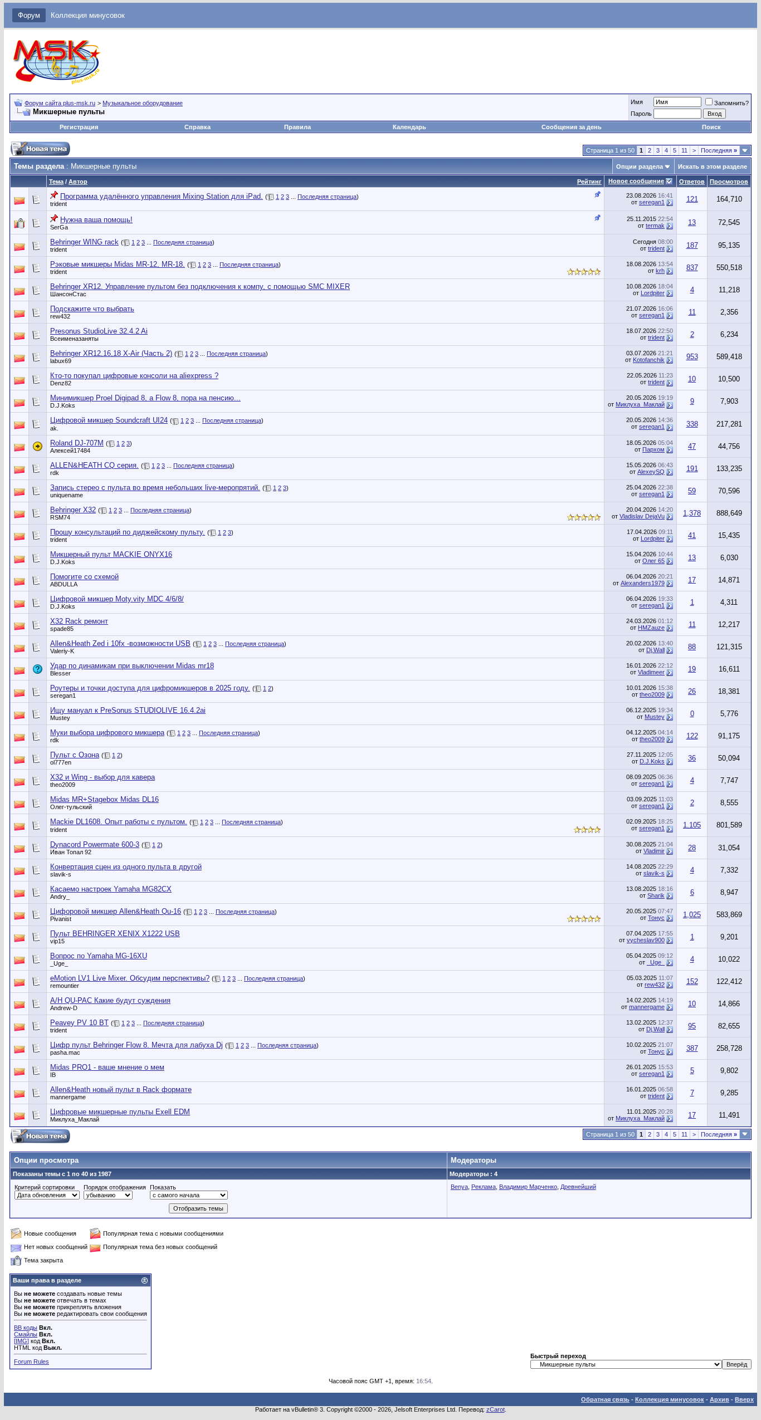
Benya (459, 1186)
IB (53, 1074)
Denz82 (60, 383)
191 (692, 468)
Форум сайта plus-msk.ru (60, 103)
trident (58, 203)
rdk (54, 472)
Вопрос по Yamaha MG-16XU (98, 956)
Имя (637, 102)
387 (692, 1048)
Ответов (692, 181)
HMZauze (651, 627)
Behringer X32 (73, 510)
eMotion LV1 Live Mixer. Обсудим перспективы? (129, 978)
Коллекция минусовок (88, 15)
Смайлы (25, 1334)
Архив (719, 1399)
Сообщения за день (572, 127)
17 (692, 580)
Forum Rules (31, 1361)
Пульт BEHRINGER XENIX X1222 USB (115, 933)
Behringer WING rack (84, 242)
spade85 (62, 628)
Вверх (744, 1399)
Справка (197, 127)
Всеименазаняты (74, 338)
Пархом (653, 449)
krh (660, 270)
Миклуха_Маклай (640, 404)
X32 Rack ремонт (79, 621)
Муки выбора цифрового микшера (107, 732)
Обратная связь (605, 1399)
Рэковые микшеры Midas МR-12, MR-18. (117, 264)
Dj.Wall (655, 650)
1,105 (692, 825)
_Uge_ (59, 963)
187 (692, 245)
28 (692, 848)
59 (692, 491)
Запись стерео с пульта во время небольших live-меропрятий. (155, 487)
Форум (29, 15)
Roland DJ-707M (77, 443)
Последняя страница (327, 196)
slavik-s (60, 874)
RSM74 (60, 517)
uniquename (66, 495)
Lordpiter (653, 293)
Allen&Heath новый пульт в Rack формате (121, 1089)
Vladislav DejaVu (642, 516)
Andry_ (60, 896)
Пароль (641, 113)
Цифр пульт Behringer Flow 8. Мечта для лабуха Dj (136, 1045)
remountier (64, 985)
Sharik (656, 895)
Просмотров (729, 181)
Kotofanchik (649, 359)
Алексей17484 (70, 450)
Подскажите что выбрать (92, 309)
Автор (78, 181)
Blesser (60, 673)
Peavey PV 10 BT (79, 1023)
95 (692, 1026)
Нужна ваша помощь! (96, 220)
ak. (54, 428)
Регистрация (79, 127)
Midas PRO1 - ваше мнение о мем (107, 1067)
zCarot (495, 1409)
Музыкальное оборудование (143, 103)
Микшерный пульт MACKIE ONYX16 (111, 554)
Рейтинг (589, 181)
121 (692, 199)
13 (692, 222)
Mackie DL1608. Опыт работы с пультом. (118, 821)
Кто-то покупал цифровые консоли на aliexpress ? (134, 375)
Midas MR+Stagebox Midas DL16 (104, 799)
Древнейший (578, 1186)
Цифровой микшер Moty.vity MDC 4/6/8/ (117, 599)
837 (692, 267)
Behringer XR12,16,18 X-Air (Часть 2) (111, 353)
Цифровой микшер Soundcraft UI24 (109, 420)
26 (692, 691)
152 (692, 981)
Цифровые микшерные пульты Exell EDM (120, 1112)
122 (692, 736)
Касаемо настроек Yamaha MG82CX (111, 889)
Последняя (719, 150)
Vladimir (654, 851)
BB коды (25, 1327)
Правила (297, 127)
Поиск (711, 127)
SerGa (59, 227)
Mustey (60, 717)
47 (692, 446)
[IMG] (21, 1341)
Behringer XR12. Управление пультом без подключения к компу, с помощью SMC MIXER (200, 286)
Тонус (656, 917)
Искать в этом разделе (712, 166)
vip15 (57, 941)
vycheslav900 (646, 940)
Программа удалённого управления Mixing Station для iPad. (161, 196)
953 (692, 356)
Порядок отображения (115, 1187)
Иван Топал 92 (70, 852)
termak (655, 225)
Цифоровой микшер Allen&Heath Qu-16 (115, 911)
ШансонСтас (68, 294)
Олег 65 (653, 560)
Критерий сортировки (44, 1187)
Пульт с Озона (74, 755)
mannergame (647, 1006)
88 (692, 647)
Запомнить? (731, 103)
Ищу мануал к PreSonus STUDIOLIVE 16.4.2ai (128, 710)
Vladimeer (651, 672)
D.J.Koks (62, 405)
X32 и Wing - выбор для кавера (102, 777)
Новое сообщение (636, 181)
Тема (56, 181)
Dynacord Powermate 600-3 (94, 844)
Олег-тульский (71, 807)
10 (692, 379)
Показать (163, 1187)
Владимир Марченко (528, 1186)
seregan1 (652, 202)
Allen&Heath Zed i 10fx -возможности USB (120, 643)
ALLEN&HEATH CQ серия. (94, 465)
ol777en (60, 762)
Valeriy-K (62, 651)
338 (692, 424)
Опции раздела (639, 166)
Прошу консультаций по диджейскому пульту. (127, 532)
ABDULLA (63, 584)
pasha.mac (65, 1052)
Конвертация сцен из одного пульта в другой (126, 867)
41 (692, 535)
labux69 (60, 361)
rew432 (60, 316)
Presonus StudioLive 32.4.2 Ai (99, 331)
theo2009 (652, 694)
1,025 (692, 914)
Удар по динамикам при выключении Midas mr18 (132, 666)
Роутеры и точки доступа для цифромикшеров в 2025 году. (150, 688)
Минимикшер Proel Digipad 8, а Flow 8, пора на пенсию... (145, 398)
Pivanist (60, 918)
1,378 (692, 513)
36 (692, 758)
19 (692, 669)
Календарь (409, 127)
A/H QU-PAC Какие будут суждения (110, 1000)
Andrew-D (63, 1008)
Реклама (483, 1186)
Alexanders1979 (643, 583)
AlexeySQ (651, 471)
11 (684, 150)
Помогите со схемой (84, 576)
